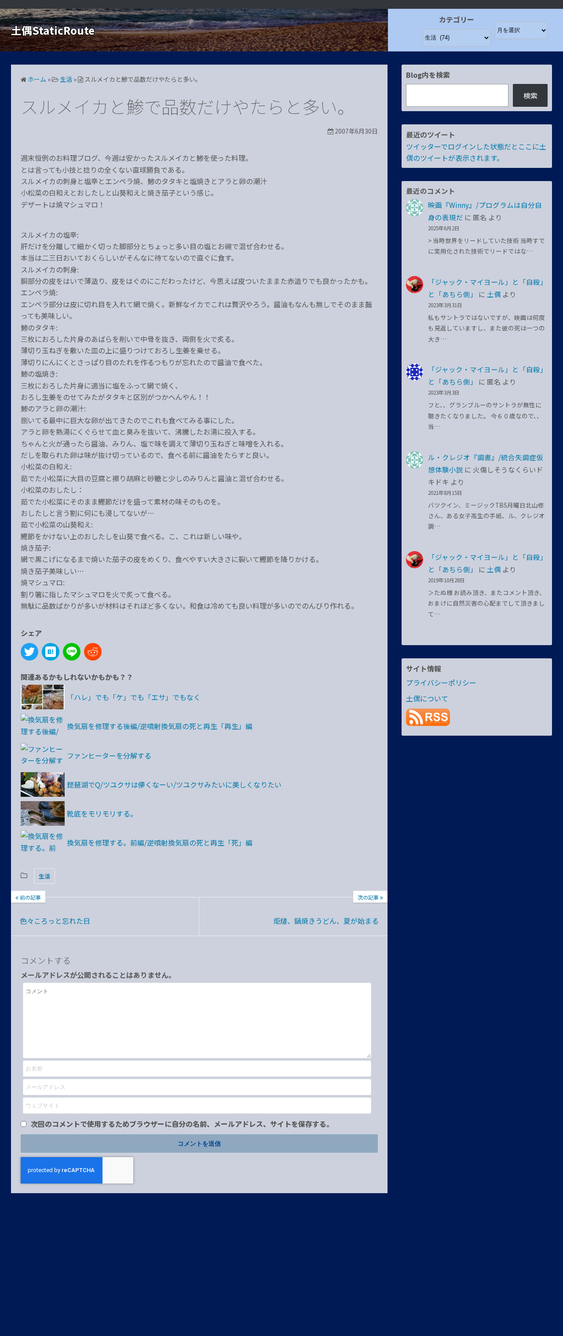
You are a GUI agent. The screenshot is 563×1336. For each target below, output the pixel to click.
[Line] (71, 652)
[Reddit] (93, 652)
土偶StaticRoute (53, 30)
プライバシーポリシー (441, 682)
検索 (530, 95)
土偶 (494, 294)
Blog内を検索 (428, 74)
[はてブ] (50, 652)
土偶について (427, 698)
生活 (44, 876)
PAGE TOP (542, 1288)
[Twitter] (29, 652)
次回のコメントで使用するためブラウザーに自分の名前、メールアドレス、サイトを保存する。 (182, 1123)
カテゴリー (456, 19)
